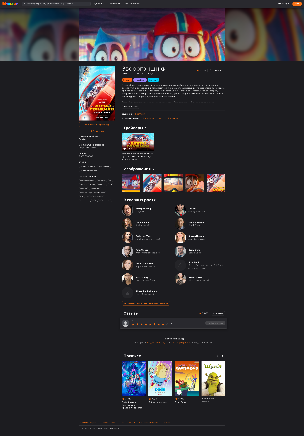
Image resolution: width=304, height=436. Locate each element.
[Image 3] (194, 183)
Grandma (83, 189)
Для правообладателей (149, 423)
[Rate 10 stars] (171, 324)
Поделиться (98, 131)
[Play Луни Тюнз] (179, 392)
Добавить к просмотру (98, 124)
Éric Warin (140, 114)
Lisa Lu (161, 118)
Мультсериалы (115, 4)
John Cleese (142, 250)
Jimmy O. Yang (149, 118)
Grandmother (95, 189)
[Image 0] (131, 183)
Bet (110, 180)
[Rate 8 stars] (163, 324)
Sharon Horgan (196, 236)
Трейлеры (133, 128)
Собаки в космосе (157, 402)
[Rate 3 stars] (142, 324)
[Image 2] (173, 183)
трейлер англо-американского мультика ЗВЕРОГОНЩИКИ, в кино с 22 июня (137, 157)
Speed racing (106, 201)
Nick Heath (194, 262)
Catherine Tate (143, 236)
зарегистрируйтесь (180, 342)
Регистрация (283, 4)
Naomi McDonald (144, 264)
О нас (121, 423)
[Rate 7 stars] (159, 324)
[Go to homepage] (10, 4)
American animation (87, 180)
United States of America (88, 170)
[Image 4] (216, 183)
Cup (110, 185)
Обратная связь (108, 423)
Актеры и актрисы (132, 4)
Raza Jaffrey (142, 277)
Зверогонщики (144, 68)
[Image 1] (152, 183)
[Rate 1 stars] (133, 324)
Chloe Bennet (172, 118)
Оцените (217, 70)
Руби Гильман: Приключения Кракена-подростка (132, 405)
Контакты (131, 423)
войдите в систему (156, 342)
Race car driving (85, 201)
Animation (102, 180)
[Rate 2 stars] (137, 324)
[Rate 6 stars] (154, 324)
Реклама (166, 423)
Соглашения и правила (88, 423)
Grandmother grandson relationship (92, 193)
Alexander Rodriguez (146, 291)
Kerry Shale (194, 250)
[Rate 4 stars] (146, 324)
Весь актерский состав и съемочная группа (144, 303)
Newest (219, 313)
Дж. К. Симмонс (196, 222)
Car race (92, 185)
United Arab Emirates (87, 166)
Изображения (137, 169)
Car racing (101, 185)
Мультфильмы (99, 4)
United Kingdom (104, 166)
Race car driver (98, 197)
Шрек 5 (205, 402)
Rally (96, 201)
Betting (82, 185)
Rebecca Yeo (195, 277)
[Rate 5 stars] (150, 324)
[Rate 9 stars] (167, 324)
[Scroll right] (222, 355)
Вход (297, 4)
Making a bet (84, 197)
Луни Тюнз (180, 402)
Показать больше (131, 107)
